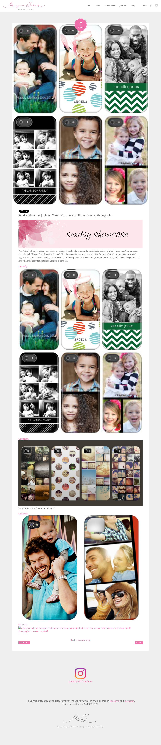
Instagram (129, 701)
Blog (134, 5)
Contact (143, 5)
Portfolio (123, 5)
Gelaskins (22, 625)
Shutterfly (22, 266)
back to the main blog (80, 640)
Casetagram (23, 439)
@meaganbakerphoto (80, 681)
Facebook (114, 701)
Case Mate (23, 514)
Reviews (97, 5)
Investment (110, 5)
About (87, 5)
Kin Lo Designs (99, 727)
